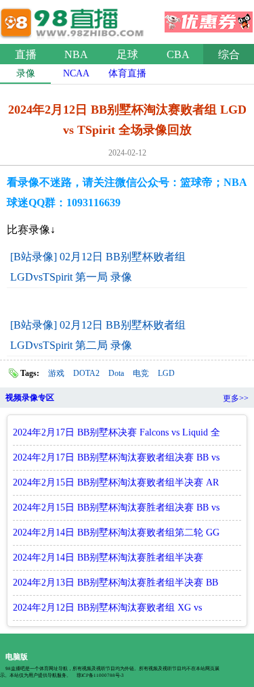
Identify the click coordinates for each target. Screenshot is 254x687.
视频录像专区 (29, 397)
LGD (166, 373)
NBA (76, 54)
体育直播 (127, 73)
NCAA (76, 73)
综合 (229, 54)
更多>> (236, 398)
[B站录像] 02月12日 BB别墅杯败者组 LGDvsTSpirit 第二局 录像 (98, 335)
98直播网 (74, 19)
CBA (178, 54)
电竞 (141, 373)
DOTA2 (86, 373)
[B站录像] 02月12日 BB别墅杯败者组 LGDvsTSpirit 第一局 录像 (98, 267)
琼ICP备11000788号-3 (100, 675)
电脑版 (16, 657)
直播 (26, 54)
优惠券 (209, 17)
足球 (127, 54)
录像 (25, 73)
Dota (116, 373)
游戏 (56, 373)
